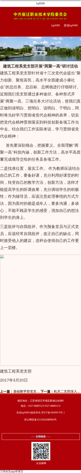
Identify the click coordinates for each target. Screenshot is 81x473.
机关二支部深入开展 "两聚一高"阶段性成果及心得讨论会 (60, 391)
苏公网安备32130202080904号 (40, 419)
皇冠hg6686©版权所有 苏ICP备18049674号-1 (40, 412)
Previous (4, 51)
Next (77, 51)
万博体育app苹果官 (11, 471)
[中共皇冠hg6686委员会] (40, 15)
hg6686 (40, 3)
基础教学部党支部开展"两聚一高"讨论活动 (20, 391)
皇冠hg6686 (71, 25)
